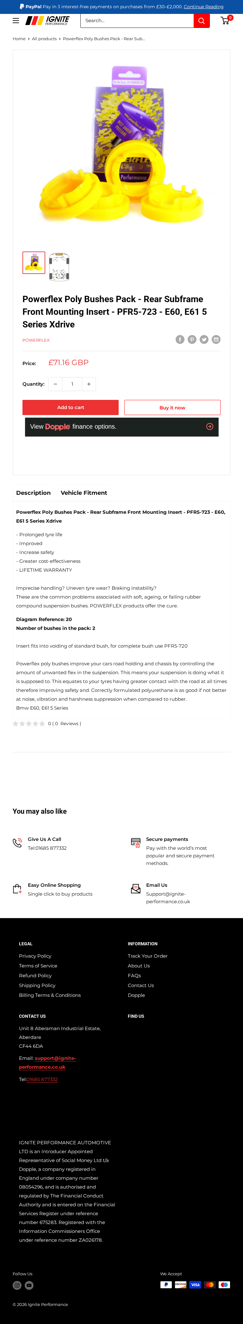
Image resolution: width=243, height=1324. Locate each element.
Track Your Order (148, 956)
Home (19, 38)
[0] (225, 20)
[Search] (201, 21)
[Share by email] (216, 339)
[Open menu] (16, 20)
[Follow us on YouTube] (29, 1285)
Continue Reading (204, 6)
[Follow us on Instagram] (17, 1285)
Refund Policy (35, 976)
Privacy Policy (35, 956)
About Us (139, 966)
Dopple (136, 995)
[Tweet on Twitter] (204, 339)
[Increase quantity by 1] (89, 384)
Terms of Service (38, 966)
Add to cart (70, 407)
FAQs (134, 976)
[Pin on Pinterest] (192, 339)
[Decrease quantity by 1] (55, 384)
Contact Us (141, 985)
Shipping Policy (37, 985)
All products (44, 38)
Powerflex (36, 340)
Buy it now (172, 408)
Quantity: (33, 384)
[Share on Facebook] (180, 339)
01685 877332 (42, 1079)
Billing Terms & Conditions (50, 995)
